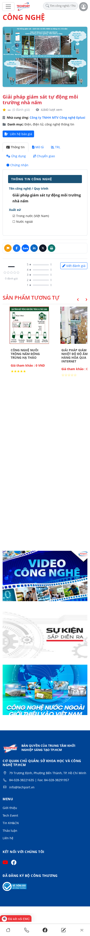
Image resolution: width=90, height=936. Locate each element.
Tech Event (10, 815)
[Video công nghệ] (45, 578)
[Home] (8, 930)
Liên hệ (8, 838)
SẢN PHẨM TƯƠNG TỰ (31, 297)
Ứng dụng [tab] (18, 156)
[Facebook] (45, 930)
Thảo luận (10, 830)
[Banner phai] (45, 635)
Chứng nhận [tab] (19, 165)
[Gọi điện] (26, 930)
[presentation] (74, 298)
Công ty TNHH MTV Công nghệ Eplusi (57, 117)
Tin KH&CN (11, 823)
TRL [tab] (57, 147)
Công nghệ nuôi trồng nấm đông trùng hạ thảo (25, 354)
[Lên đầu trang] (82, 930)
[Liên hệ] (63, 930)
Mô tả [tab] (39, 147)
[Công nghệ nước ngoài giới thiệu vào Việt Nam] (45, 692)
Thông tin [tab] (18, 147)
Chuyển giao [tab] (46, 156)
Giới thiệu (10, 808)
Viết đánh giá (75, 266)
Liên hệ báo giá (20, 134)
